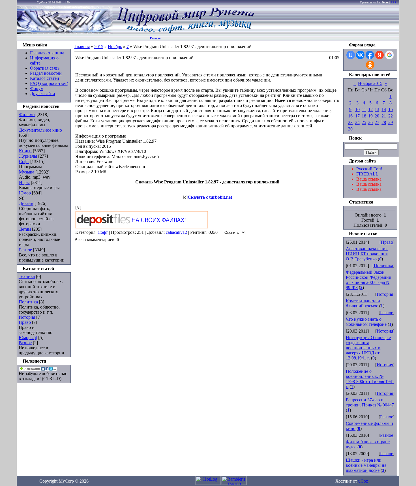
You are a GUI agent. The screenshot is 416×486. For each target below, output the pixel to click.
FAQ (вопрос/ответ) (49, 83)
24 (357, 122)
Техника (27, 276)
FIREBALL (367, 174)
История (27, 317)
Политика (28, 301)
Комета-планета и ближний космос (363, 303)
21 (383, 116)
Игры (24, 182)
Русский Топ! (369, 168)
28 (383, 122)
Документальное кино (40, 130)
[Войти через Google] (389, 54)
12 (370, 109)
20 (377, 116)
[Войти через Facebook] (370, 55)
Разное (25, 249)
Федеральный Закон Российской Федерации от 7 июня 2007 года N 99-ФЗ (368, 280)
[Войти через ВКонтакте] (360, 55)
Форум (36, 88)
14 (383, 109)
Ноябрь (115, 46)
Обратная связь (44, 68)
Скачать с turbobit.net (210, 197)
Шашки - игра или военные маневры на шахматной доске (366, 465)
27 (377, 122)
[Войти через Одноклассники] (370, 65)
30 (350, 129)
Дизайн (26, 203)
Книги (25, 150)
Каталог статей (44, 78)
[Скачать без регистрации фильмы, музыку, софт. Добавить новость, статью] (65, 32)
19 (370, 116)
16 (350, 116)
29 (390, 122)
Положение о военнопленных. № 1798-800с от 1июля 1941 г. (370, 379)
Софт (24, 161)
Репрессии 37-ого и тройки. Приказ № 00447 (370, 402)
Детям (25, 229)
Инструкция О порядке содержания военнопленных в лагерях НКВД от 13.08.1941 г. (368, 347)
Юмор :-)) (28, 337)
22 (390, 116)
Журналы (28, 156)
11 (364, 109)
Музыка (26, 172)
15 (390, 109)
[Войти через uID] (350, 55)
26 (370, 122)
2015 (98, 46)
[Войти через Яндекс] (379, 55)
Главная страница (47, 52)
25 (364, 122)
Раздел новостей (46, 73)
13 (377, 109)
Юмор (25, 192)
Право (25, 322)
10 (357, 109)
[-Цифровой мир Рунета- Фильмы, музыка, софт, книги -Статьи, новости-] (185, 32)
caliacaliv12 (176, 232)
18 (364, 116)
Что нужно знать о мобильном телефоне (366, 322)
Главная (155, 38)
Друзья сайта (42, 93)
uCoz (363, 481)
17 (357, 116)
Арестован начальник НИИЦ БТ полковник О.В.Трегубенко (367, 253)
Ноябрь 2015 (370, 83)
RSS (393, 2)
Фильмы (27, 114)
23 (350, 122)
